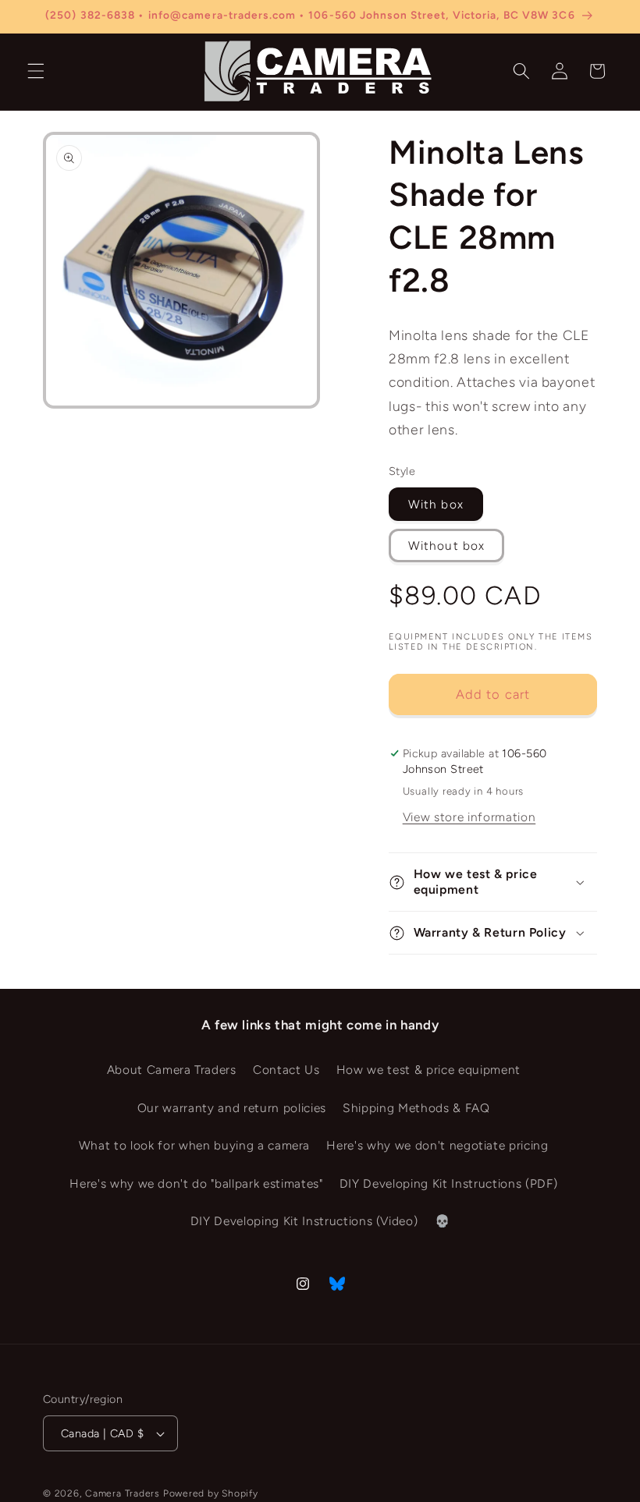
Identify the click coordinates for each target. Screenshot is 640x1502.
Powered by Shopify (210, 1493)
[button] (36, 71)
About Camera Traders (171, 1069)
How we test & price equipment (428, 1069)
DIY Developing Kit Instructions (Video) (304, 1220)
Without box (446, 545)
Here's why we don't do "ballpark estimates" (195, 1183)
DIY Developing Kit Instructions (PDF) (448, 1183)
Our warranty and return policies (231, 1107)
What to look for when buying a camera (194, 1145)
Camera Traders (122, 1493)
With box (436, 504)
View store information (469, 816)
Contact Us (286, 1069)
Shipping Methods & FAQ (416, 1107)
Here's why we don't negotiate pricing (437, 1145)
